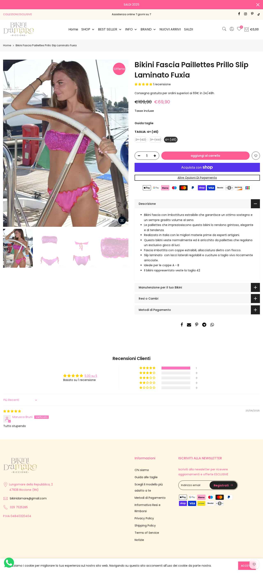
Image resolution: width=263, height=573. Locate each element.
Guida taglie (144, 123)
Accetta (247, 565)
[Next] (121, 143)
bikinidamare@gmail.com (28, 498)
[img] (12, 411)
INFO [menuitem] (129, 29)
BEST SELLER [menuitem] (107, 29)
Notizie (139, 540)
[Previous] (10, 143)
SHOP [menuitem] (85, 29)
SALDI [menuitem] (188, 29)
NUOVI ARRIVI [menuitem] (170, 29)
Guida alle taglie (146, 477)
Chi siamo (142, 470)
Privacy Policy (144, 518)
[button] (144, 84)
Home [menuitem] (73, 29)
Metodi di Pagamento (150, 498)
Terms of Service (147, 533)
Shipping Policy (145, 525)
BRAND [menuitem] (146, 29)
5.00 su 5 (91, 376)
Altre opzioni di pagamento (197, 178)
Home (7, 45)
